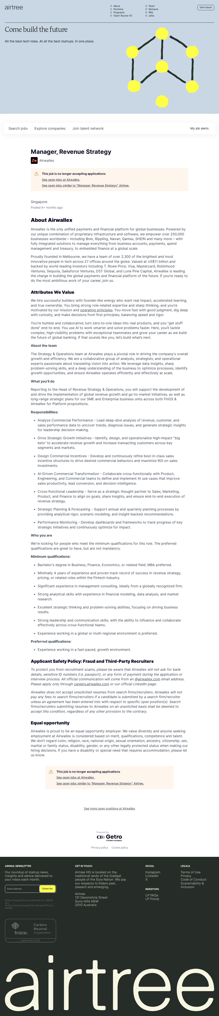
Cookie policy (120, 847)
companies (49, 128)
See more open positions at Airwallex (109, 808)
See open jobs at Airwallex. (61, 179)
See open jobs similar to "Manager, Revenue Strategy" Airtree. (85, 185)
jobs (18, 128)
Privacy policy (99, 847)
